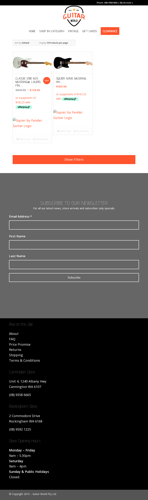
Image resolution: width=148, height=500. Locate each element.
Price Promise (20, 344)
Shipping (16, 355)
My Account (125, 2)
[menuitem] (32, 31)
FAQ (12, 339)
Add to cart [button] (24, 139)
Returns (15, 349)
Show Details (41, 139)
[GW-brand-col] (74, 16)
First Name (17, 236)
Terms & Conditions (24, 360)
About (14, 333)
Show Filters (74, 159)
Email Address (20, 216)
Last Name (17, 256)
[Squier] (32, 125)
